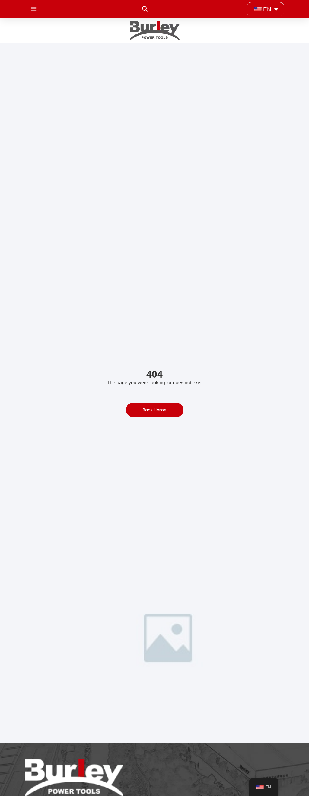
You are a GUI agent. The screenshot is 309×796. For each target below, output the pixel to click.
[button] (145, 9)
